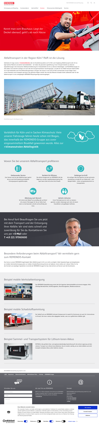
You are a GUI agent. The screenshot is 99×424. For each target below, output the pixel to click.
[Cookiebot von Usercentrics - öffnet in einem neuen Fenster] (9, 421)
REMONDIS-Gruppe (49, 374)
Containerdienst (24, 8)
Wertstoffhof (34, 8)
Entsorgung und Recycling (11, 8)
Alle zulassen (88, 407)
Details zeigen (72, 421)
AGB (6, 374)
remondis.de (39, 396)
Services (42, 8)
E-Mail (18, 233)
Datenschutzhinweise (21, 374)
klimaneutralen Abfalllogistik (22, 146)
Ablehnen (88, 415)
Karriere (66, 8)
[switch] (39, 421)
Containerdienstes (25, 63)
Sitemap (41, 374)
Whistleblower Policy (32, 374)
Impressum (11, 374)
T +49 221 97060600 (15, 237)
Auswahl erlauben (88, 411)
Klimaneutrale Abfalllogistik (54, 8)
